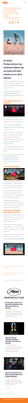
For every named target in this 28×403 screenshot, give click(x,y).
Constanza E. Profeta (8, 242)
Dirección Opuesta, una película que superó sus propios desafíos (13, 374)
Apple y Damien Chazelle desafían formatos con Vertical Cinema (13, 340)
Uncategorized (13, 309)
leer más (7, 388)
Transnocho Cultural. (8, 143)
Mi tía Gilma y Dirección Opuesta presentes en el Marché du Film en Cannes (14, 305)
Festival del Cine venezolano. (17, 238)
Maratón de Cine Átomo (10, 200)
